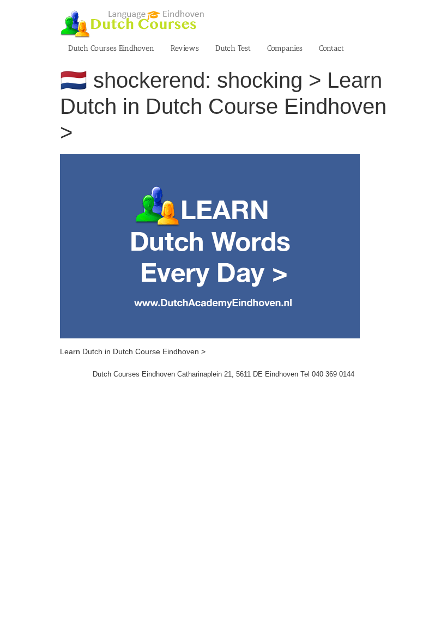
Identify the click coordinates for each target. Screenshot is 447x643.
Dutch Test (233, 48)
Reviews (185, 48)
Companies (285, 48)
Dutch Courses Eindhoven (111, 48)
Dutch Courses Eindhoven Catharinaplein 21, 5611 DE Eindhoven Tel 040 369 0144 (223, 374)
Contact (331, 48)
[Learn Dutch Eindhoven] (210, 159)
